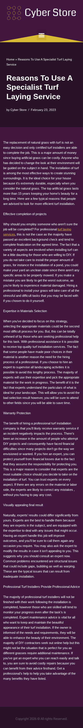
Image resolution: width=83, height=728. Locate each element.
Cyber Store (18, 109)
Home (10, 59)
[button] (41, 35)
